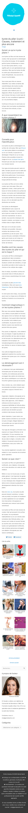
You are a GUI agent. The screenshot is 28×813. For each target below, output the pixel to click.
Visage (4, 47)
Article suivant (14, 662)
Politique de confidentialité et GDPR (14, 777)
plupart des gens (19, 159)
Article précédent (14, 658)
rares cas (9, 492)
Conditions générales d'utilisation (13, 780)
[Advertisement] (14, 750)
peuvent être (17, 282)
